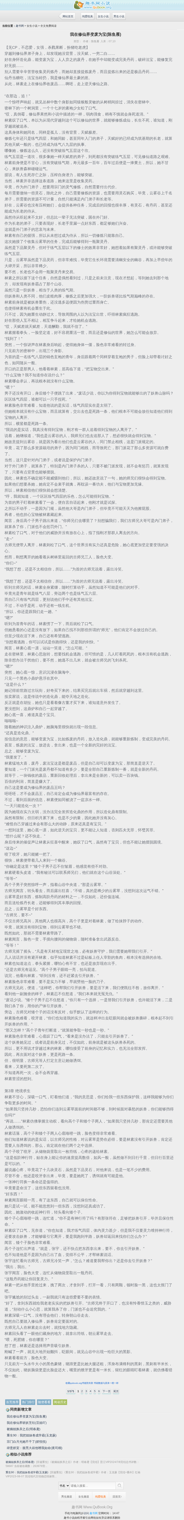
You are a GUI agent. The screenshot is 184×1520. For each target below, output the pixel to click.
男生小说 (119, 16)
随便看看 (44, 1402)
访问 (86, 1513)
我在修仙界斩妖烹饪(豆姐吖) (27, 1423)
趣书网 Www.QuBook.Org (92, 1507)
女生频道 (83, 1496)
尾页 (116, 1391)
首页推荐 (12, 1402)
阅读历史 (60, 1402)
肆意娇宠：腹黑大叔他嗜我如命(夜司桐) (34, 1448)
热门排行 (28, 1402)
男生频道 (66, 1496)
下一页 (107, 1391)
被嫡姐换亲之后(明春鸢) (23, 1429)
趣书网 (20, 25)
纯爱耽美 (87, 16)
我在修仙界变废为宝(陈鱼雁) (27, 1416)
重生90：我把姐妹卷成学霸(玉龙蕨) (32, 1435)
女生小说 (103, 16)
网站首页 (68, 16)
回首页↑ (117, 1496)
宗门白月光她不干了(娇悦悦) (27, 1441)
